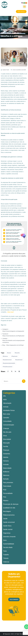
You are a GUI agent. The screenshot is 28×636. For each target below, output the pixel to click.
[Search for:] (14, 381)
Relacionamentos (9, 515)
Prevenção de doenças (10, 504)
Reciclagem (7, 511)
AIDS (5, 399)
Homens (6, 461)
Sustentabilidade (8, 544)
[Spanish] (26, 3)
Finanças (6, 450)
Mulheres (6, 472)
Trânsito (5, 558)
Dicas (5, 435)
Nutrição (6, 479)
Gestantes (6, 453)
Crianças (6, 428)
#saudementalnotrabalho (9, 363)
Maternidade (7, 468)
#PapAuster (14, 356)
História (5, 457)
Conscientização (8, 425)
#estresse (5, 356)
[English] (22, 3)
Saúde (5, 518)
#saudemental (18, 359)
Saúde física (7, 526)
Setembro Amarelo (9, 536)
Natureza (6, 475)
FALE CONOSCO (14, 599)
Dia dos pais (7, 432)
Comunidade (7, 421)
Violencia (6, 562)
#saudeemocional (7, 359)
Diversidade (7, 439)
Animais (5, 407)
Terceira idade (7, 547)
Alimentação (7, 403)
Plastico (5, 500)
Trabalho (6, 554)
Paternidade (7, 486)
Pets (4, 497)
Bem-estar (6, 414)
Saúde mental (7, 529)
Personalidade (8, 493)
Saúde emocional (9, 522)
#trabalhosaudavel (7, 366)
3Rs (4, 396)
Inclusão (6, 464)
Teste (5, 551)
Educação (6, 443)
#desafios (17, 352)
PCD (4, 490)
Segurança (6, 533)
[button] (24, 7)
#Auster (9, 352)
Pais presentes (8, 482)
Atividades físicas (9, 410)
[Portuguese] (24, 3)
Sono (5, 540)
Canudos (6, 417)
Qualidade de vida (9, 508)
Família (5, 446)
